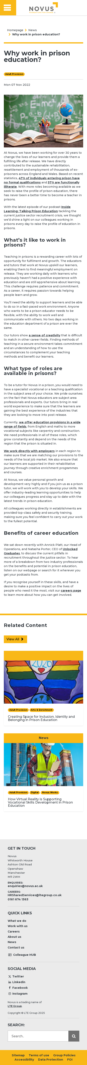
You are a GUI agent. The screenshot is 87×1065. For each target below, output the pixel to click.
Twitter (18, 976)
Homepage (15, 30)
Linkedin (18, 982)
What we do (17, 920)
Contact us (16, 947)
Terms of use (39, 1055)
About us (14, 936)
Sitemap (18, 1055)
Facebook (20, 987)
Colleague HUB (24, 954)
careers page (71, 590)
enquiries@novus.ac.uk (25, 886)
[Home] (43, 7)
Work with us (18, 926)
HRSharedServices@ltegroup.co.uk (35, 895)
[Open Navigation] (8, 8)
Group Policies (64, 1055)
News (32, 30)
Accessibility (24, 1059)
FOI (69, 1059)
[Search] (73, 1036)
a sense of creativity (44, 335)
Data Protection (50, 1059)
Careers (14, 931)
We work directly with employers (29, 451)
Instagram (20, 993)
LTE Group (15, 1006)
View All (13, 639)
